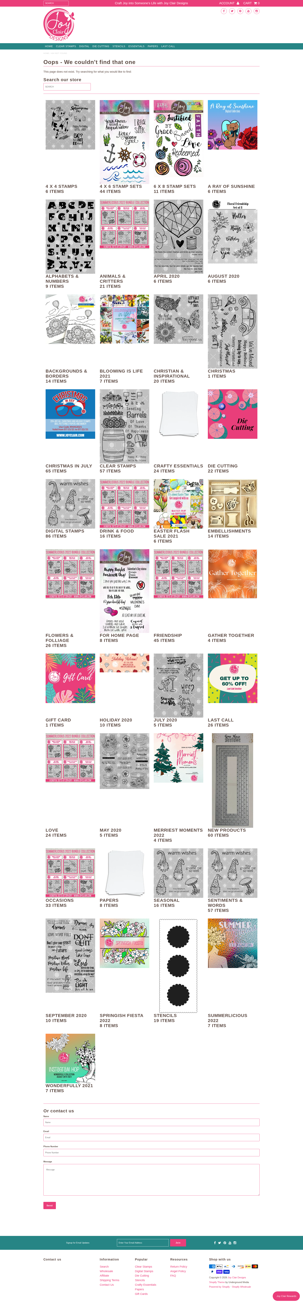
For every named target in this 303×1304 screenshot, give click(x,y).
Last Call (168, 46)
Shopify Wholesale (241, 1286)
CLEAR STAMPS (66, 46)
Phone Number (50, 1146)
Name (46, 1116)
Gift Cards (141, 1293)
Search (104, 1266)
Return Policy (178, 1266)
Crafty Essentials (145, 1284)
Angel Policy (178, 1271)
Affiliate (104, 1275)
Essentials (136, 46)
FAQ (173, 1275)
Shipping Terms (109, 1280)
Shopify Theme (217, 1282)
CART (251, 3)
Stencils (119, 46)
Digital (84, 46)
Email (46, 1131)
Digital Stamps (144, 1271)
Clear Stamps (143, 1266)
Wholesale (106, 1271)
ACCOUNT (227, 3)
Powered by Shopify (219, 1286)
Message (47, 1161)
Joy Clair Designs (237, 1277)
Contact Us (107, 1284)
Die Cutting (100, 46)
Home (49, 46)
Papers (153, 46)
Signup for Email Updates (77, 1243)
